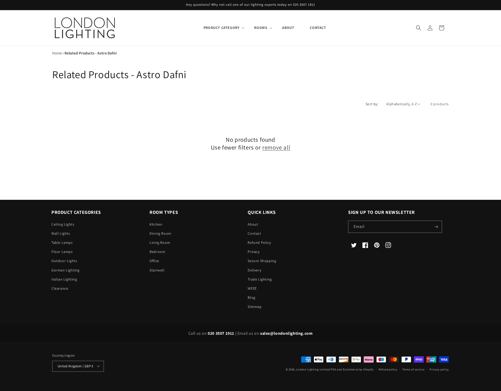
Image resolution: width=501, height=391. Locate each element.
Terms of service (413, 369)
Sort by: (372, 104)
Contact (254, 233)
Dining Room (160, 233)
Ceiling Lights (62, 224)
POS (333, 369)
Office (154, 261)
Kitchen (156, 224)
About (253, 224)
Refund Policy (259, 242)
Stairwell (157, 270)
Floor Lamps (62, 251)
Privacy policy (439, 369)
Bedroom (157, 251)
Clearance (59, 288)
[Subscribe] (436, 227)
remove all (276, 147)
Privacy (253, 251)
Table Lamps (62, 242)
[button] (221, 28)
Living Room (160, 242)
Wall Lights (60, 233)
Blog (251, 297)
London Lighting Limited (313, 369)
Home (57, 53)
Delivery (254, 270)
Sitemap (254, 307)
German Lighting (65, 270)
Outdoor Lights (64, 261)
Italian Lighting (64, 279)
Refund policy (388, 369)
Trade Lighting (260, 279)
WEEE (252, 288)
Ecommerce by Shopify (358, 369)
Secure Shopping (262, 261)
